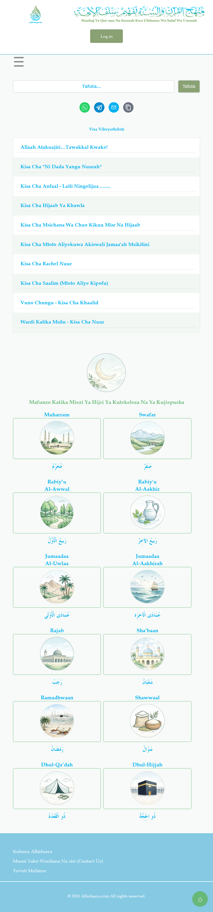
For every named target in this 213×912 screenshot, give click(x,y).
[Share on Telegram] (99, 107)
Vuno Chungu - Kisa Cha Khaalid (59, 303)
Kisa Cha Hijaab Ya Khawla (53, 205)
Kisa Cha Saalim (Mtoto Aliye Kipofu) (64, 283)
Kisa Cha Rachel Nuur (46, 264)
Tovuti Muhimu (29, 871)
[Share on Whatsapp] (84, 107)
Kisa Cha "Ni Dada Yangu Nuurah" (61, 167)
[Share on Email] (114, 107)
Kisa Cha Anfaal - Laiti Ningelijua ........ (65, 186)
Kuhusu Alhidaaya (32, 851)
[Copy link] (128, 107)
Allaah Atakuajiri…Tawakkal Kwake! (64, 147)
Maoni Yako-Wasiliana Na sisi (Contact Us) (58, 861)
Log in (106, 36)
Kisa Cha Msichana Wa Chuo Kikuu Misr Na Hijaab (80, 225)
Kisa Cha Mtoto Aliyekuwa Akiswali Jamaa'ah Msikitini (85, 244)
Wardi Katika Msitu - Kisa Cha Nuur (62, 322)
